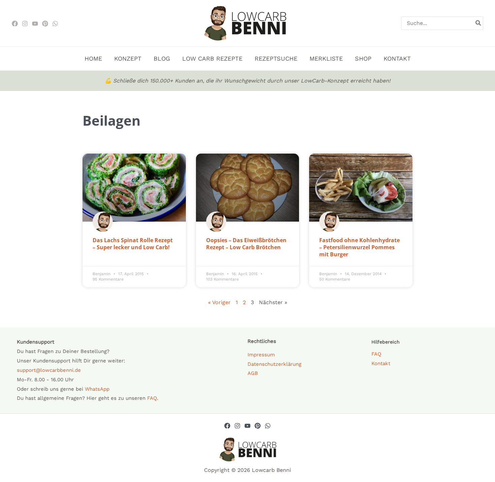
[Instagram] (25, 24)
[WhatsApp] (55, 24)
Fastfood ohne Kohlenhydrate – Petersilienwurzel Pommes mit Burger (359, 247)
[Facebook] (15, 24)
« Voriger (219, 302)
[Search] (478, 23)
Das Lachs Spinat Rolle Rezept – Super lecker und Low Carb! (133, 243)
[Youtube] (35, 24)
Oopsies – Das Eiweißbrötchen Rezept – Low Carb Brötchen (246, 243)
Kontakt (380, 363)
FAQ (152, 398)
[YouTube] (247, 426)
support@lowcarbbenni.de (49, 370)
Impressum (261, 355)
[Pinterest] (45, 24)
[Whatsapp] (268, 426)
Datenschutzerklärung (274, 364)
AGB (253, 373)
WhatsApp (97, 389)
